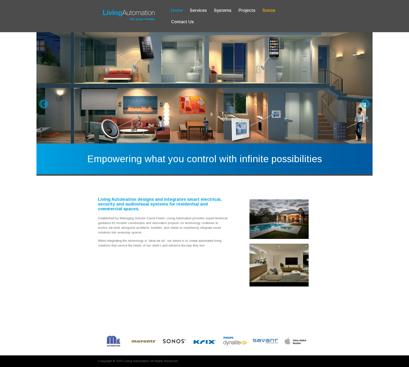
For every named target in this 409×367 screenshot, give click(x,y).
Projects (247, 10)
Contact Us (182, 21)
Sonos (268, 10)
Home (177, 10)
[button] (43, 104)
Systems (222, 10)
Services (198, 10)
